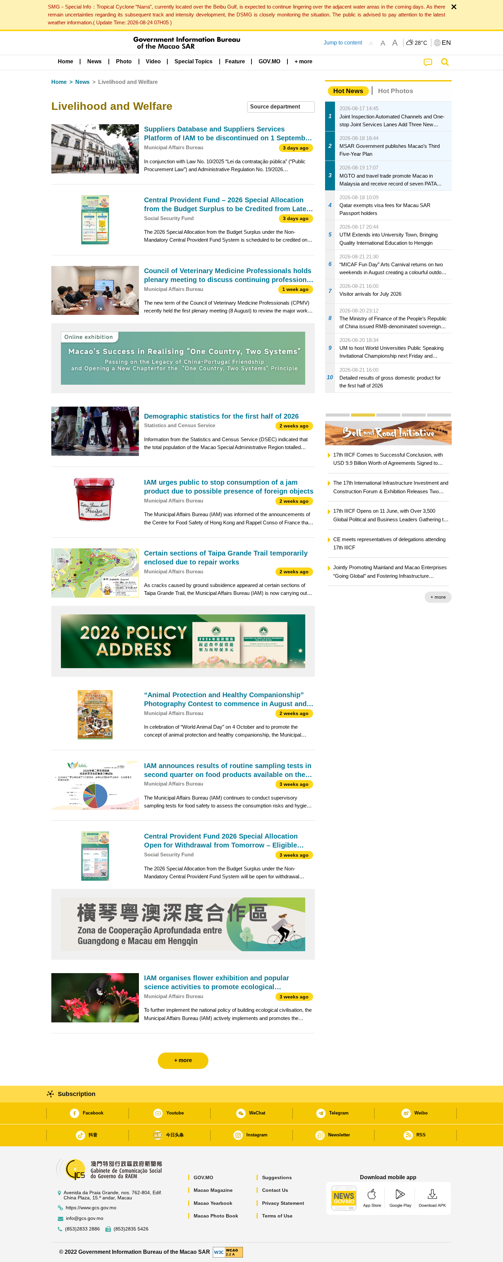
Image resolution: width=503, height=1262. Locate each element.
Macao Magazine (213, 1190)
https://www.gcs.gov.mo (91, 1207)
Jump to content (343, 43)
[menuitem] (94, 61)
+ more (438, 597)
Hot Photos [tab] (395, 90)
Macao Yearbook (213, 1203)
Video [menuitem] (153, 61)
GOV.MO (203, 1177)
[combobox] (280, 107)
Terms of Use (277, 1216)
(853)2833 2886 (82, 1229)
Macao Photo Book (216, 1216)
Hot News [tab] (348, 90)
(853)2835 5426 (131, 1229)
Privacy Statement (283, 1203)
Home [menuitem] (65, 61)
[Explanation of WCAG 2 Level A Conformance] (228, 1252)
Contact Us (275, 1190)
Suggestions (277, 1177)
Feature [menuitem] (235, 61)
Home (59, 82)
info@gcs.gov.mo (84, 1218)
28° (421, 43)
